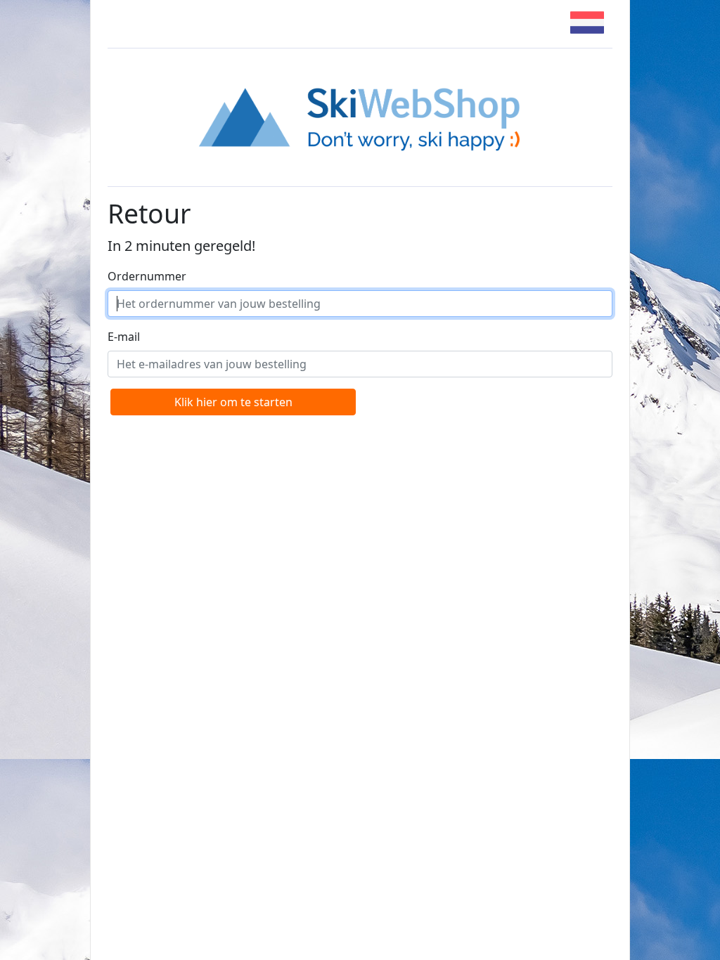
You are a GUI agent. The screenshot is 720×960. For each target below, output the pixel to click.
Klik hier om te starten (233, 402)
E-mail (124, 336)
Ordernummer (147, 276)
